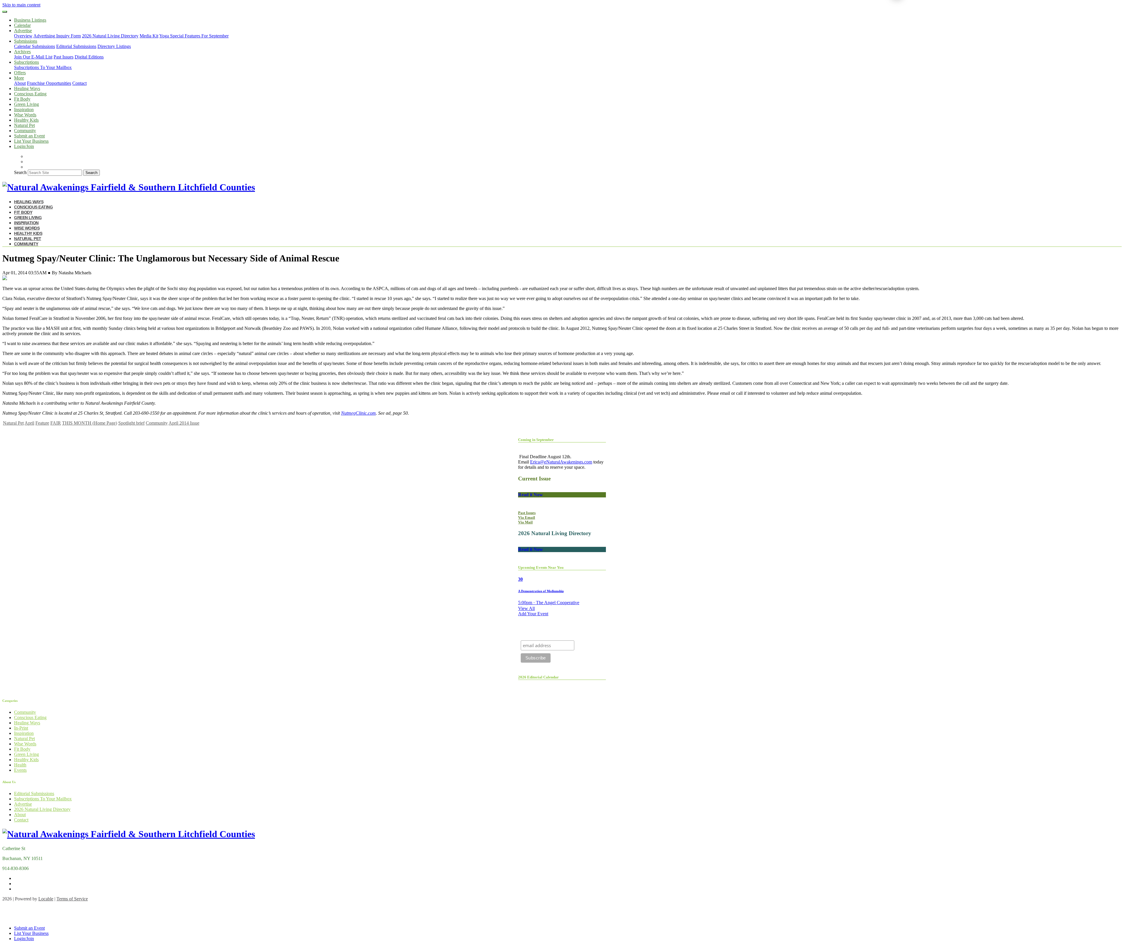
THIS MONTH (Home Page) (89, 423)
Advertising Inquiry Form (57, 35)
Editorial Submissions (76, 46)
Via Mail (525, 522)
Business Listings (30, 20)
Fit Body (22, 99)
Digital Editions (89, 56)
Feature (42, 423)
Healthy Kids (26, 120)
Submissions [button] (25, 41)
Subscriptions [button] (26, 62)
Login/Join (24, 146)
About (20, 83)
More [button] (19, 77)
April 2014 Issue (184, 423)
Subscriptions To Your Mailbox (43, 67)
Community (25, 130)
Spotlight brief (131, 423)
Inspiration (24, 109)
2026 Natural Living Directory (110, 35)
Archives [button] (22, 51)
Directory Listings (114, 46)
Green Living (26, 104)
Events (20, 770)
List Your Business (31, 141)
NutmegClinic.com (358, 413)
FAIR (55, 423)
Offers (20, 72)
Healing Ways (27, 88)
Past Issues (63, 56)
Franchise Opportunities (49, 83)
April (29, 423)
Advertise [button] (23, 30)
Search (20, 172)
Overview (23, 35)
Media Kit (149, 35)
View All (526, 608)
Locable (45, 898)
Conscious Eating (30, 93)
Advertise (23, 804)
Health (20, 764)
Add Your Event (533, 613)
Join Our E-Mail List (33, 56)
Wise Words (25, 114)
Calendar (22, 25)
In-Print (21, 728)
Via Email (526, 517)
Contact (79, 83)
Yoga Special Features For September (194, 35)
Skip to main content (21, 4)
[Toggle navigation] (4, 12)
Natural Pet (24, 125)
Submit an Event (29, 135)
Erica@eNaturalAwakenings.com (561, 461)
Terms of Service (72, 898)
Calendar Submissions (34, 46)
